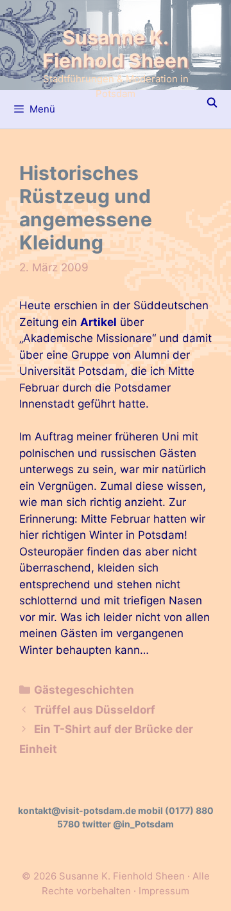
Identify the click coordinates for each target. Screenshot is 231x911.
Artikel (98, 322)
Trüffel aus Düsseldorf (94, 709)
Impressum (164, 891)
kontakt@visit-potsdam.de (77, 810)
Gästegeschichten (84, 689)
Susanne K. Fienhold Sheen (115, 49)
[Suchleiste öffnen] (212, 103)
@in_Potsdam (143, 823)
